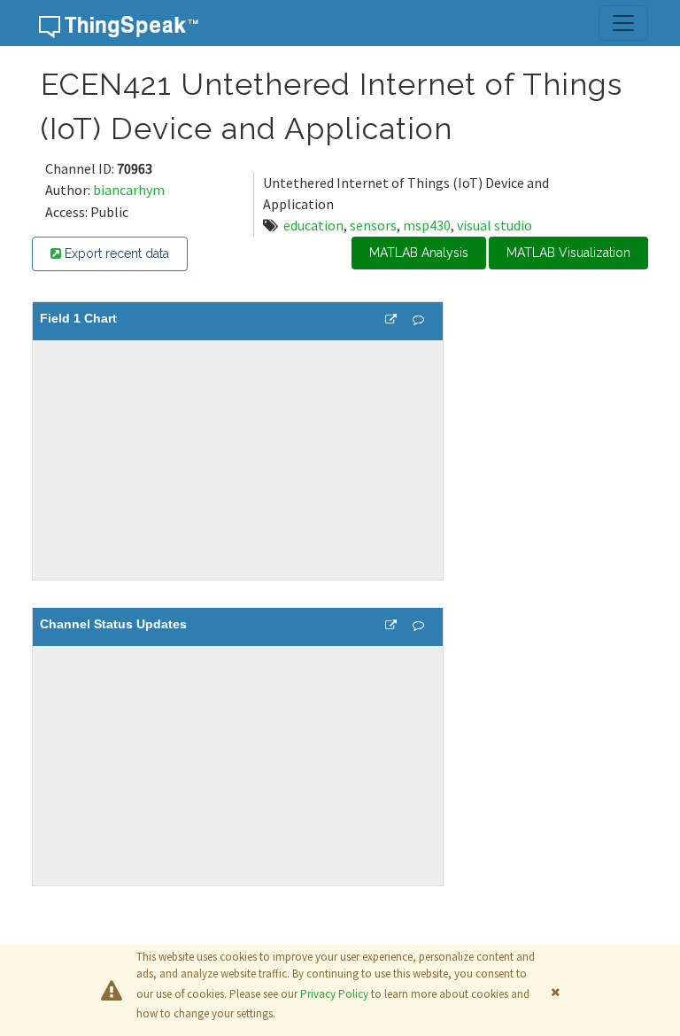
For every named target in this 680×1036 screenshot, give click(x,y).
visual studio (494, 225)
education (313, 225)
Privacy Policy (334, 993)
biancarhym (129, 190)
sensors (373, 225)
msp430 (427, 225)
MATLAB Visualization (568, 252)
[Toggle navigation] (623, 23)
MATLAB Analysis (418, 252)
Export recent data (115, 253)
